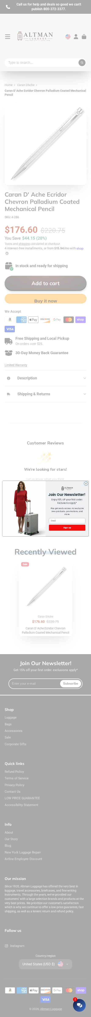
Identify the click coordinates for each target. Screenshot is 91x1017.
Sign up (67, 527)
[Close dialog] (86, 483)
